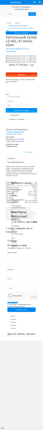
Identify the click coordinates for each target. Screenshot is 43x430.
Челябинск (15, 226)
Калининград (16, 220)
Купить (21, 74)
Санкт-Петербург (18, 200)
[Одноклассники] (32, 222)
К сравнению (14, 115)
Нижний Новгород (18, 208)
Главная (9, 23)
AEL (36, 182)
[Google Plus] (36, 222)
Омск (13, 230)
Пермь (14, 242)
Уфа (13, 238)
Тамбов (14, 246)
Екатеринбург (17, 212)
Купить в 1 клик (21, 110)
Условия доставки (12, 144)
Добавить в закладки (16, 119)
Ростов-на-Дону (17, 234)
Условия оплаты (11, 146)
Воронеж (15, 192)
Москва (14, 196)
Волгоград (15, 190)
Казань (14, 216)
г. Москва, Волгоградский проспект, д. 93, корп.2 (15, 133)
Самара (14, 202)
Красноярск (16, 218)
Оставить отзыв (21, 310)
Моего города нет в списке (21, 248)
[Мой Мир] (34, 222)
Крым (13, 222)
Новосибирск (16, 206)
